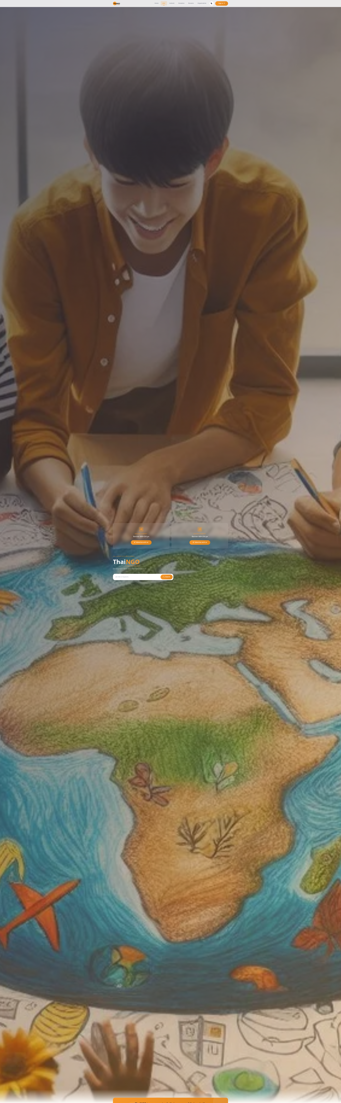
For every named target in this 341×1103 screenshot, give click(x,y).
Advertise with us (142, 542)
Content (171, 3)
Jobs (163, 3)
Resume (191, 3)
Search (167, 577)
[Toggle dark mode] (212, 3)
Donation (181, 3)
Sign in (221, 3)
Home (157, 3)
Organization (202, 3)
